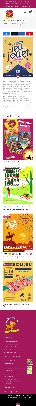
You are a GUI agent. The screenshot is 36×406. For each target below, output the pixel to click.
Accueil (5, 23)
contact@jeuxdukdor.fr (24, 3)
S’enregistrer (25, 6)
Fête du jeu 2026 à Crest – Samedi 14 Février (16, 305)
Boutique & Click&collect (12, 344)
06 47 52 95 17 (10, 3)
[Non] (34, 400)
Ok (18, 404)
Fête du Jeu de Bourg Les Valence (14, 257)
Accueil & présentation (12, 341)
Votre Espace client (11, 352)
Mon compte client (12, 6)
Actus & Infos (14, 23)
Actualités (24, 23)
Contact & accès (10, 350)
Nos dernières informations (13, 347)
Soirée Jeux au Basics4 (11, 162)
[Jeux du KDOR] (10, 14)
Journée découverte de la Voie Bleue (15, 209)
